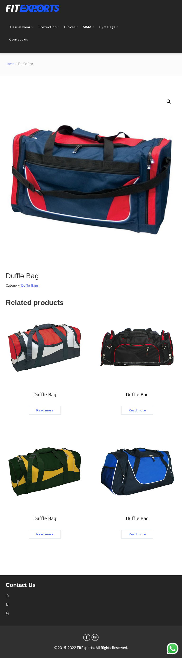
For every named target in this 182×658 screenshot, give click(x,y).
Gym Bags (107, 27)
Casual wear (20, 27)
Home (10, 64)
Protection (47, 27)
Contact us (18, 39)
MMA (87, 27)
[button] (168, 101)
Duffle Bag (44, 394)
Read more (44, 410)
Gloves (70, 27)
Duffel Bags (30, 285)
